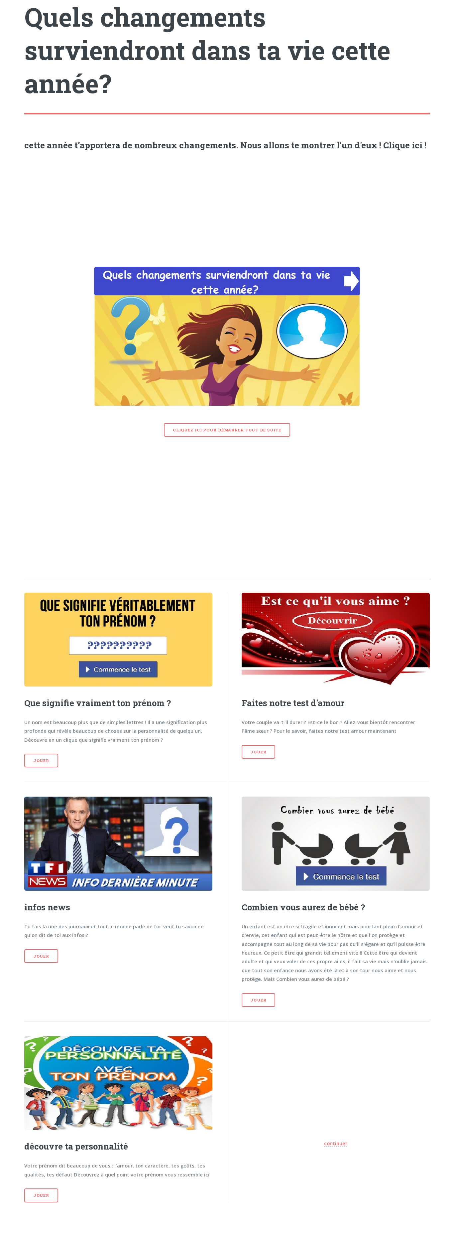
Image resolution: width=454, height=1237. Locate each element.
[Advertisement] (227, 206)
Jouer (41, 760)
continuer (335, 1143)
